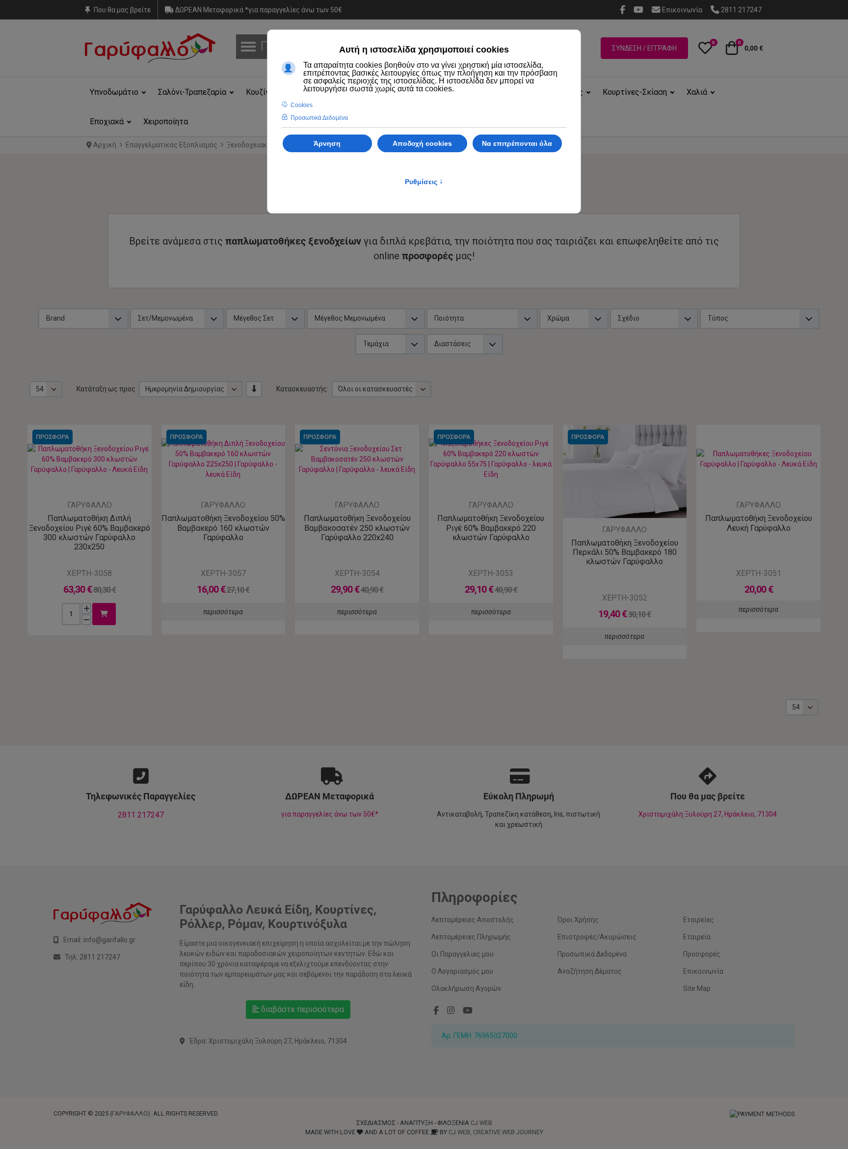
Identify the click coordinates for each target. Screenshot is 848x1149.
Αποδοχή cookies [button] (422, 143)
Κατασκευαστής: (302, 389)
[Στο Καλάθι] (104, 614)
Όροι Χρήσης (578, 920)
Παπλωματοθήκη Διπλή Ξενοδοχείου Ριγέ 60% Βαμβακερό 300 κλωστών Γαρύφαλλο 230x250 (89, 532)
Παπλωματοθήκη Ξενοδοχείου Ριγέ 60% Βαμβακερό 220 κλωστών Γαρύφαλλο (490, 528)
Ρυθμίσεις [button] (424, 182)
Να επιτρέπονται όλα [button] (517, 143)
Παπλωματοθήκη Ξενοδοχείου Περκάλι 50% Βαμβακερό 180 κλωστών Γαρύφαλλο (624, 552)
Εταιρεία (697, 937)
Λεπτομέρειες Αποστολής (472, 920)
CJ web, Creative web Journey (496, 1132)
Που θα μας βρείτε (122, 9)
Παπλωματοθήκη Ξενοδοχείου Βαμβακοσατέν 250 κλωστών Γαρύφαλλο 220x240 (357, 528)
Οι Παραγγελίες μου (462, 954)
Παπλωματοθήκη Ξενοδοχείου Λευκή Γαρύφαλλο (758, 523)
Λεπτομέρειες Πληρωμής (471, 937)
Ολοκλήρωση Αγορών (466, 988)
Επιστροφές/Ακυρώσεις (596, 937)
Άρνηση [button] (327, 143)
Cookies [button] (302, 105)
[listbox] (45, 389)
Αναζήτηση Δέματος (589, 971)
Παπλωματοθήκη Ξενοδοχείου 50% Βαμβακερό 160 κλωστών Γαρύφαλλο (223, 528)
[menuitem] (119, 92)
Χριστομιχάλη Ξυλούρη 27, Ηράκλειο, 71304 (707, 814)
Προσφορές (701, 954)
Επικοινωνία (703, 971)
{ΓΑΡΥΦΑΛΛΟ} (130, 1113)
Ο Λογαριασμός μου (462, 971)
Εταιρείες (698, 920)
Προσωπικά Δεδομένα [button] (319, 117)
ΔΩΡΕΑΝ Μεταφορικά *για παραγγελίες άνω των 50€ (258, 10)
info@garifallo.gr (109, 940)
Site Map (697, 988)
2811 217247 (141, 815)
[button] (705, 48)
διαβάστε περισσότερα (301, 1009)
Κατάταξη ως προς (106, 389)
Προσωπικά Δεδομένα (592, 954)
